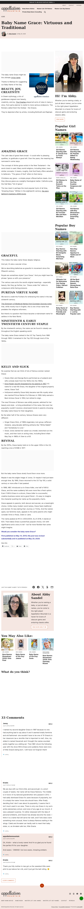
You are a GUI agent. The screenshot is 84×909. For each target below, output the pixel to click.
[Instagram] (70, 894)
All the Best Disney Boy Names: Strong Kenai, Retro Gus (75, 283)
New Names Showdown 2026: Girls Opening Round (47, 659)
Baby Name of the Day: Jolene (20, 656)
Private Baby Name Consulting (32, 12)
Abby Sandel (12, 33)
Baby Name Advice (28, 8)
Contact (71, 5)
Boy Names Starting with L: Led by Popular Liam (75, 311)
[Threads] (73, 894)
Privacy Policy (54, 906)
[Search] (45, 12)
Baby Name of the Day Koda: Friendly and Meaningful (61, 311)
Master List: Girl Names (44, 8)
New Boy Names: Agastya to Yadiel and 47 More (75, 253)
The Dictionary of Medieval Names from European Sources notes (26, 304)
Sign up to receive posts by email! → (42, 2)
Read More (59, 119)
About (64, 5)
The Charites (21, 102)
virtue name (15, 78)
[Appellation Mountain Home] (11, 9)
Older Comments (8, 880)
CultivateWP (79, 906)
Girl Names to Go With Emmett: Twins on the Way (61, 184)
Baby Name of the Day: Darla (33, 656)
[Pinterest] (81, 894)
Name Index (19, 900)
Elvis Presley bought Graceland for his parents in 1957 (25, 384)
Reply (51, 724)
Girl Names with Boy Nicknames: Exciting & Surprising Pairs (75, 213)
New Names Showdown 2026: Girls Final (7, 657)
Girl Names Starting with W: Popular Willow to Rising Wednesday (75, 154)
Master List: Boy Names (62, 8)
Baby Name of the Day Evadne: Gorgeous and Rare (75, 184)
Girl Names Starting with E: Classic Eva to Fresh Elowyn (61, 154)
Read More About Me (39, 627)
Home (3, 16)
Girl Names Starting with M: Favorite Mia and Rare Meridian (61, 212)
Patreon (79, 5)
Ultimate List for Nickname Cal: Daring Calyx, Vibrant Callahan (61, 283)
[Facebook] (77, 894)
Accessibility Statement (64, 906)
